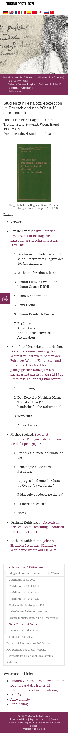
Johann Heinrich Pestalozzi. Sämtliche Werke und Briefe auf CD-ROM (33, 545)
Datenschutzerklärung (19, 719)
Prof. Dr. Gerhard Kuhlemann (40, 722)
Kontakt (45, 719)
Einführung (19, 704)
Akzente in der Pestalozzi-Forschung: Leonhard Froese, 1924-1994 (37, 527)
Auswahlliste (20, 699)
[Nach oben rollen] (60, 724)
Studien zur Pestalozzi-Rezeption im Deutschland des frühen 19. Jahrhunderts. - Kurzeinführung (37, 685)
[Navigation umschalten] (63, 12)
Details (15, 695)
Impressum (34, 719)
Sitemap (54, 719)
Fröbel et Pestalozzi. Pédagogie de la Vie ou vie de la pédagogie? (35, 439)
